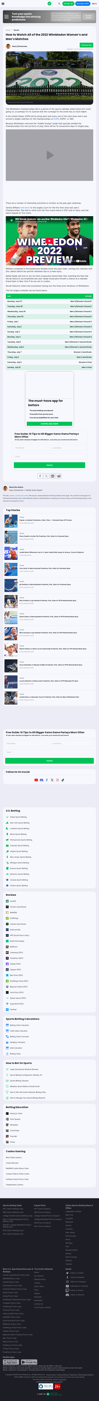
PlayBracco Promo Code (12, 1345)
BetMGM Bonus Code (11, 1278)
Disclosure (62, 1379)
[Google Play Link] (29, 1362)
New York (69, 1215)
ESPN (56, 119)
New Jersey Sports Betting (20, 857)
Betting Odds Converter (19, 1036)
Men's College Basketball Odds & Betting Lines (16, 1220)
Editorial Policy (40, 1279)
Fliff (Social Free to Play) (19, 935)
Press (36, 1290)
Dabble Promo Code (11, 1331)
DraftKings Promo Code (12, 1306)
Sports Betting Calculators (22, 1018)
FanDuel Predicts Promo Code (15, 1289)
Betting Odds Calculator (19, 1025)
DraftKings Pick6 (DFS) (19, 981)
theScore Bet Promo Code (13, 1313)
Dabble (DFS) (15, 964)
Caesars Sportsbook (18, 924)
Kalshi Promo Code (10, 1292)
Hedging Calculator (17, 1042)
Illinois (68, 1239)
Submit (50, 465)
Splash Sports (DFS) (18, 998)
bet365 (13, 901)
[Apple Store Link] (11, 1362)
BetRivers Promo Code (12, 1324)
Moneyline (14, 1125)
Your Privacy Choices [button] (42, 1307)
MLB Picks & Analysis (42, 1223)
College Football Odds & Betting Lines (17, 1216)
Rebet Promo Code (10, 1342)
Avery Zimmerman (19, 46)
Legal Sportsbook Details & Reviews (24, 1069)
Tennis (16, 30)
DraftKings (14, 918)
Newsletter (38, 1300)
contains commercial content (18, 495)
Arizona (68, 1225)
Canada (69, 1264)
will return (25, 207)
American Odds (16, 1113)
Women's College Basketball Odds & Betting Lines (17, 1226)
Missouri (69, 1260)
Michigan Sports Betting (19, 863)
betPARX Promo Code (11, 1317)
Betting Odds (15, 1054)
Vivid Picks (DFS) (17, 992)
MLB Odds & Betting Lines (13, 1230)
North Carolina (71, 1257)
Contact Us (38, 1304)
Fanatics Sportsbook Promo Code (16, 1275)
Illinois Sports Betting (18, 834)
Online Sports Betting (18, 817)
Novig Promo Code (10, 1296)
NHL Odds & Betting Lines (13, 1234)
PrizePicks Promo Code (12, 1352)
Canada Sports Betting (19, 880)
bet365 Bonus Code (11, 1282)
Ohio (67, 1246)
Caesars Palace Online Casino (17, 1174)
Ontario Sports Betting (19, 885)
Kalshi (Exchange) (17, 941)
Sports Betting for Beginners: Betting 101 (26, 1075)
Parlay (12, 1142)
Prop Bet (13, 1136)
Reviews (11, 894)
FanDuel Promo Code (11, 1310)
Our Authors (39, 1276)
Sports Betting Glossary (19, 1081)
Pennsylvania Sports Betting (21, 840)
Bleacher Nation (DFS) (19, 987)
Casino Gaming (15, 1151)
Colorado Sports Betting (19, 845)
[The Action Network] (49, 4)
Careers (37, 1283)
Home (8, 30)
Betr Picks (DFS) (16, 975)
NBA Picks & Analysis (42, 1212)
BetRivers (14, 947)
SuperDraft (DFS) (17, 1004)
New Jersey (70, 1232)
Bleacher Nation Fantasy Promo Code (17, 1335)
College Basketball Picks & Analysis (48, 1219)
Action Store (39, 1286)
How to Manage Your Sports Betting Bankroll (27, 1098)
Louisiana (69, 1218)
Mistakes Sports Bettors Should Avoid (25, 1086)
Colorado (69, 1229)
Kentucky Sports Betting (19, 874)
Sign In (94, 3)
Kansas (68, 1253)
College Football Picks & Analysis (47, 1216)
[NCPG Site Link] (46, 1386)
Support (37, 1293)
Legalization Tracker (73, 1211)
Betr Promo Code (9, 1338)
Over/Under (14, 1130)
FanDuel (13, 1009)
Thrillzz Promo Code (11, 1349)
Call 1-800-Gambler (56, 1382)
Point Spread (15, 1119)
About (36, 1272)
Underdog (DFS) (16, 952)
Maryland (69, 1222)
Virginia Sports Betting (19, 851)
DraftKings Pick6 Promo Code (14, 1328)
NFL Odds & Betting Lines (13, 1209)
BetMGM (13, 912)
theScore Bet (15, 930)
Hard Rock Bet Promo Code (14, 1321)
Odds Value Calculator (19, 1031)
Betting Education (17, 1107)
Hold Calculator (16, 1048)
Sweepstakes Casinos (14, 1185)
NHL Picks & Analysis (42, 1226)
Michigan (69, 1243)
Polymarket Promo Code (12, 1285)
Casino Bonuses (12, 1163)
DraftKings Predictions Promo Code (17, 1299)
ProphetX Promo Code (11, 1303)
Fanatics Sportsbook (18, 907)
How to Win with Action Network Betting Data (28, 1092)
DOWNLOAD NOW (49, 424)
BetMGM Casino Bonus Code (17, 1168)
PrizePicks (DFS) (16, 958)
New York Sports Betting (19, 823)
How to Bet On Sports (19, 1063)
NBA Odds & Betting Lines (13, 1212)
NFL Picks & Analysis (42, 1209)
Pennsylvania (71, 1236)
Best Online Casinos (13, 1157)
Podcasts (38, 1297)
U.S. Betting (13, 810)
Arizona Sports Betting (19, 868)
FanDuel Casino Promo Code (17, 1179)
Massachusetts (71, 1250)
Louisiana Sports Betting (19, 828)
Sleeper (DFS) (15, 970)
